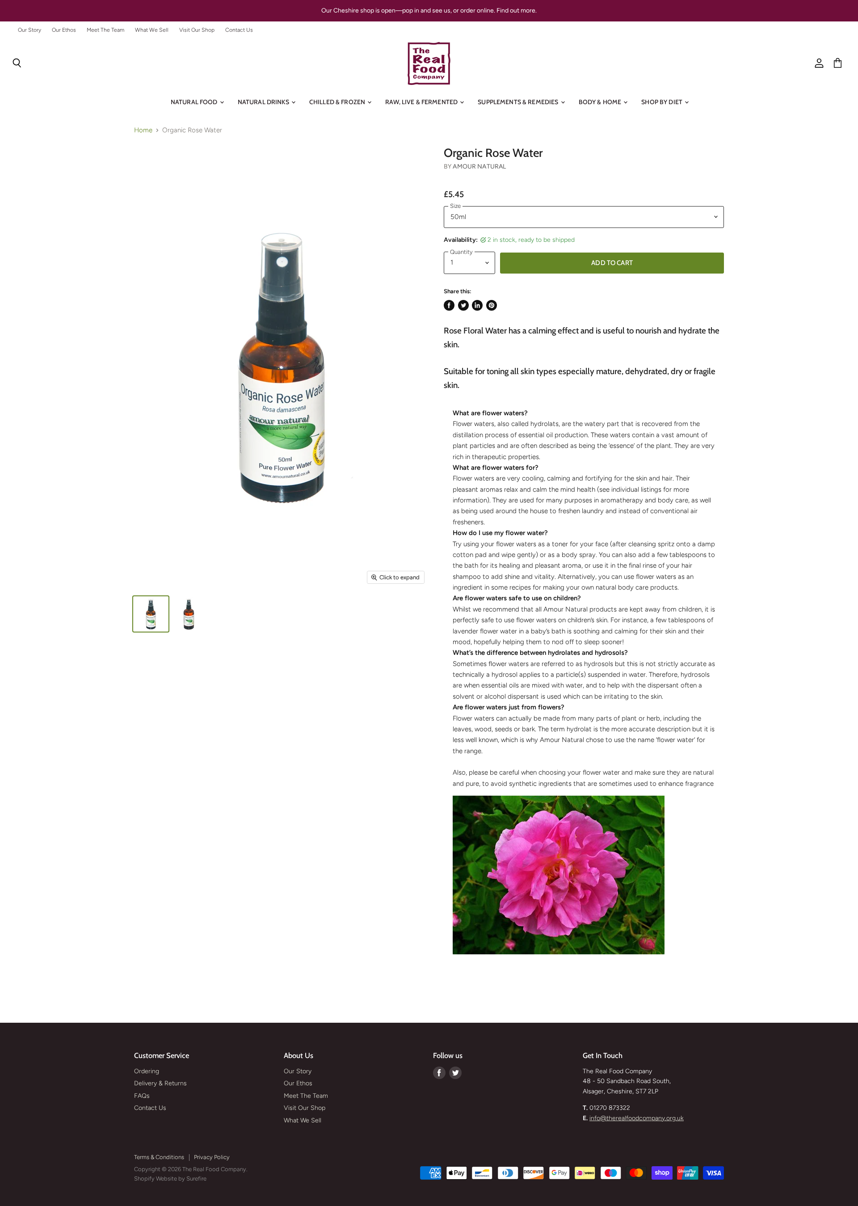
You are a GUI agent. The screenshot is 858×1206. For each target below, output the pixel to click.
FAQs (142, 1096)
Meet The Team (105, 30)
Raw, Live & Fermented (422, 102)
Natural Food (195, 102)
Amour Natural (479, 166)
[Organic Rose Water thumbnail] (150, 614)
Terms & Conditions (159, 1157)
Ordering (146, 1071)
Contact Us (239, 30)
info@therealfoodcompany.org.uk (636, 1118)
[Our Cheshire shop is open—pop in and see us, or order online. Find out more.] (429, 11)
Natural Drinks (264, 102)
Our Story (29, 30)
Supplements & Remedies (518, 102)
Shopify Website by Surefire (170, 1178)
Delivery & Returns (160, 1083)
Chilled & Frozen (337, 102)
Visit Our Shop (196, 30)
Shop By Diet (662, 102)
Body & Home (601, 102)
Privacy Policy (212, 1157)
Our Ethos (64, 30)
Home (143, 130)
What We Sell (151, 30)
